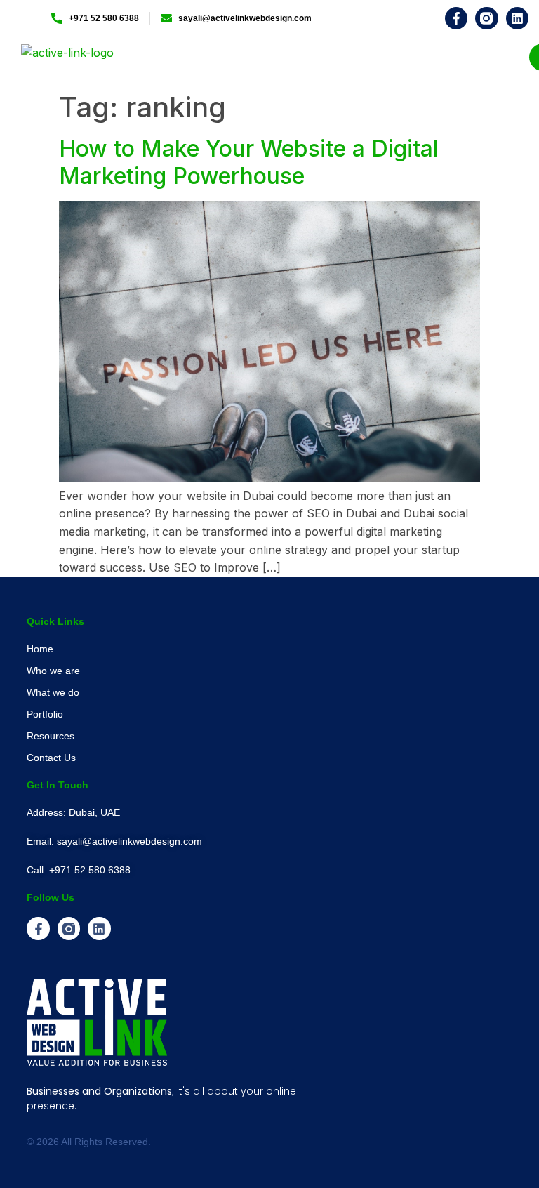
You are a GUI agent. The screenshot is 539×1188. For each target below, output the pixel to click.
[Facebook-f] (456, 18)
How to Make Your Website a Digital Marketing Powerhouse (249, 162)
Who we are (53, 670)
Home (40, 648)
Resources (50, 735)
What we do (53, 692)
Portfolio (45, 714)
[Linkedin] (517, 18)
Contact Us (51, 757)
